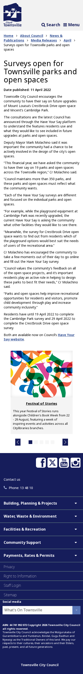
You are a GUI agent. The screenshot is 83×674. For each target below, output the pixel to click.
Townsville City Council (40, 665)
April (67, 40)
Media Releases (44, 40)
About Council (31, 35)
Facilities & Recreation (25, 529)
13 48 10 (21, 488)
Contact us (12, 479)
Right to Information (20, 576)
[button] (18, 442)
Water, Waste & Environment (30, 516)
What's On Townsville (23, 609)
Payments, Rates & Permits (29, 555)
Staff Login (12, 585)
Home (8, 35)
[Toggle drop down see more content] (75, 503)
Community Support (22, 542)
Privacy (9, 566)
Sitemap (10, 594)
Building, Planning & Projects (30, 503)
